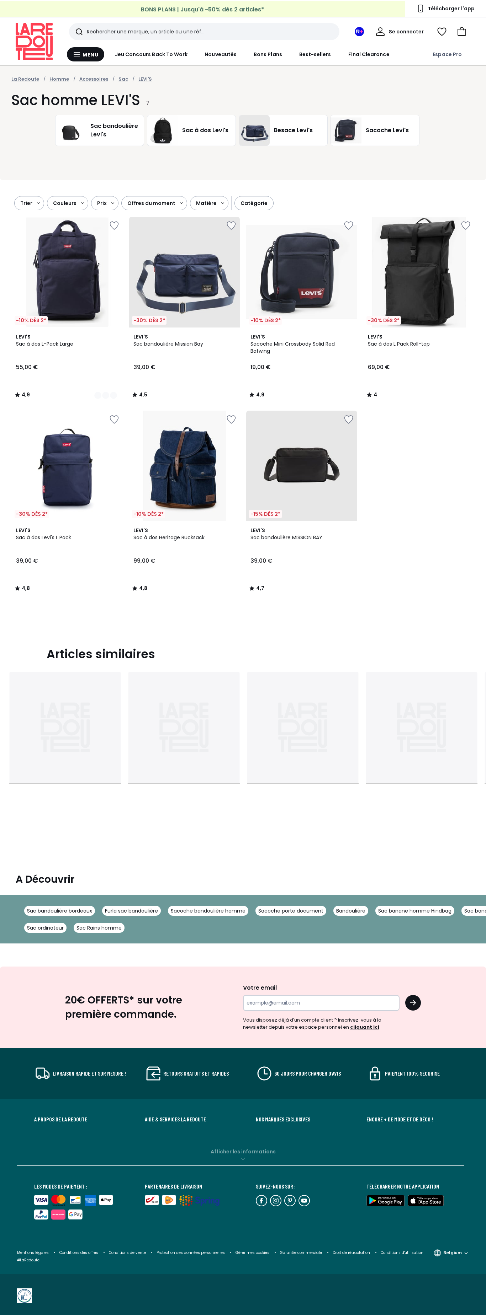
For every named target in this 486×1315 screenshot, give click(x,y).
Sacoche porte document (290, 910)
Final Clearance (369, 54)
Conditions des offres (78, 1252)
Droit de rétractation (352, 1252)
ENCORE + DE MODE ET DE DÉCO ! (399, 1119)
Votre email (260, 988)
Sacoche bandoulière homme (208, 910)
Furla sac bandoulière (131, 910)
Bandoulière (350, 910)
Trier (26, 203)
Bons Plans (268, 54)
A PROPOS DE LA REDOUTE (60, 1119)
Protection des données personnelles (191, 1252)
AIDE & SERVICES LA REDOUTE (175, 1119)
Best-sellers (315, 54)
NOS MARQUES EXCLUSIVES (283, 1119)
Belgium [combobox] (452, 1253)
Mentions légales (33, 1252)
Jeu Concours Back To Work (151, 54)
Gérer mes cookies (253, 1252)
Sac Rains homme (99, 927)
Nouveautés (221, 54)
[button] (461, 31)
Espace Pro (447, 54)
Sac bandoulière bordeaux (59, 910)
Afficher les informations (243, 1151)
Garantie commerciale (301, 1252)
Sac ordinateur (45, 927)
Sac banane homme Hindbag (414, 910)
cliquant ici (364, 1027)
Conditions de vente (128, 1252)
